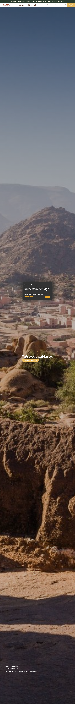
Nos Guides (34, 5)
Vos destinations (21, 5)
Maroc (20, 671)
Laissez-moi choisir (28, 296)
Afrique (16, 671)
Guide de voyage (25, 671)
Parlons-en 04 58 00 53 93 (71, 4)
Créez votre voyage (56, 4)
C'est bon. (47, 297)
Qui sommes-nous (40, 5)
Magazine (47, 4)
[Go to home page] (9, 5)
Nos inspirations (29, 5)
